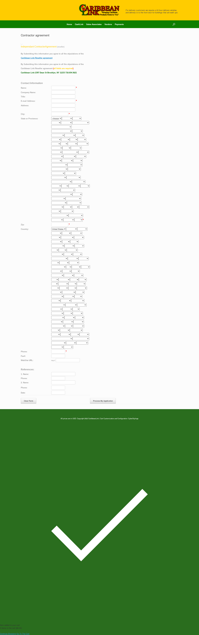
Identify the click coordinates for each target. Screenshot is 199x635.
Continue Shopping (8, 633)
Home (69, 24)
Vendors (108, 24)
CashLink (79, 24)
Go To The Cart (22, 633)
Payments (119, 24)
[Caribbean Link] (99, 10)
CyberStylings (133, 418)
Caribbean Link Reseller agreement (36, 58)
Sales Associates (94, 24)
